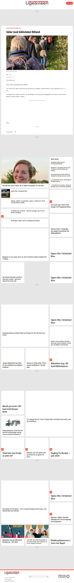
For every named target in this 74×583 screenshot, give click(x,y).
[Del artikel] (10, 74)
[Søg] (47, 576)
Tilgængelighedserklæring (9, 580)
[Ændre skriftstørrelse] (7, 74)
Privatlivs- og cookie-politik (9, 577)
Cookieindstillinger (8, 579)
